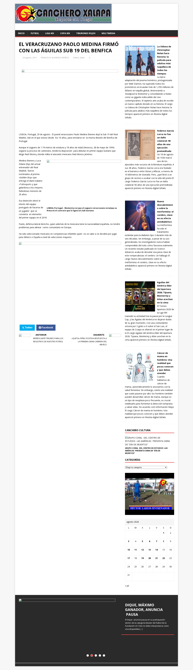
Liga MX (49, 33)
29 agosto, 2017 (30, 57)
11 (135, 549)
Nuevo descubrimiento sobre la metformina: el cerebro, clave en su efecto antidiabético (165, 211)
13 (149, 549)
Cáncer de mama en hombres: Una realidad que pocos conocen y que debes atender (165, 363)
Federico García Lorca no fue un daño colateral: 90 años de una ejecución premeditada (165, 140)
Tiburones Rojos (85, 33)
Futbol (35, 33)
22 (163, 558)
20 (149, 558)
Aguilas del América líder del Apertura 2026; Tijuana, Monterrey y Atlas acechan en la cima (165, 292)
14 (156, 549)
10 (128, 549)
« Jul (127, 585)
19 (142, 558)
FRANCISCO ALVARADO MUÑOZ (55, 57)
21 (156, 558)
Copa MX (65, 33)
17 (128, 558)
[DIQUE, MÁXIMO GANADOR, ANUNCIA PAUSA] (96, 629)
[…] (141, 629)
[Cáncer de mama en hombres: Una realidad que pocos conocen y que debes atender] (140, 380)
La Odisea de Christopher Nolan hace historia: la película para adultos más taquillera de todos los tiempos (164, 60)
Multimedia (108, 33)
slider (82, 57)
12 (142, 549)
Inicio (21, 33)
